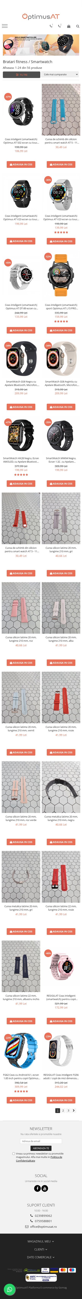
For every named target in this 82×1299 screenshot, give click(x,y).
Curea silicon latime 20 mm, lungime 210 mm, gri (61, 549)
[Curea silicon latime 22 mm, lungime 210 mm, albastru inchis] (21, 966)
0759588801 (43, 1221)
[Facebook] (37, 1188)
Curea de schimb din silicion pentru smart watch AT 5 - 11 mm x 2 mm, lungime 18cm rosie (21, 549)
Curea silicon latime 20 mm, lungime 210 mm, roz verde (21, 818)
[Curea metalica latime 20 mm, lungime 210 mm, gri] (21, 877)
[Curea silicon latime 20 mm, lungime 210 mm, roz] (21, 608)
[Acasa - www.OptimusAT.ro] (41, 16)
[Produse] (5, 27)
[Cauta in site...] (78, 26)
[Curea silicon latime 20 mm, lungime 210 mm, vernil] (21, 697)
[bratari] (41, 45)
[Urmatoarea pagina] (73, 1110)
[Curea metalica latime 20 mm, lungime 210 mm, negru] (61, 787)
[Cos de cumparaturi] (68, 26)
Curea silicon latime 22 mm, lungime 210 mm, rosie (61, 907)
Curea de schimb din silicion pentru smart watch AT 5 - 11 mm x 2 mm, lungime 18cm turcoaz (61, 140)
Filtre (23, 74)
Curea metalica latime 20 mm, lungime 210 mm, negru (61, 818)
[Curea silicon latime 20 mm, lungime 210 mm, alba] (61, 608)
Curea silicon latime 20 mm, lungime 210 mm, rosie (61, 728)
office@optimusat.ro (43, 1226)
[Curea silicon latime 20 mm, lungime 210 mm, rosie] (61, 697)
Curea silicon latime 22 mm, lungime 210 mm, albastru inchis (21, 997)
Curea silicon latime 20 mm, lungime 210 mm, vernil (21, 728)
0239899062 (43, 1216)
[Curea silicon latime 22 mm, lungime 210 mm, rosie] (61, 877)
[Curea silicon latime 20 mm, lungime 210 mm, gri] (61, 518)
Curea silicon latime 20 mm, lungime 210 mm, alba (61, 639)
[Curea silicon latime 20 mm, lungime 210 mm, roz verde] (21, 787)
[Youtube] (44, 1188)
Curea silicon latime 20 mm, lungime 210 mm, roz (21, 639)
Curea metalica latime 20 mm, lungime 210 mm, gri (21, 907)
